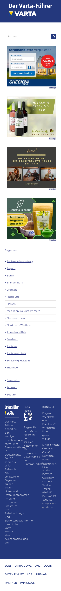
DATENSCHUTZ (14, 574)
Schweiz (12, 387)
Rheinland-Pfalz (16, 332)
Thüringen (13, 367)
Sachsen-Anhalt (16, 353)
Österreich (13, 380)
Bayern (11, 268)
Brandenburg (15, 282)
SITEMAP (41, 574)
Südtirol (11, 394)
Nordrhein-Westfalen (19, 325)
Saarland (12, 339)
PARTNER (11, 582)
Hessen (11, 303)
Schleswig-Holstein (18, 360)
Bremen (12, 289)
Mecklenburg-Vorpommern (23, 310)
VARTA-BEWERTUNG (28, 565)
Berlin (10, 275)
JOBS (8, 565)
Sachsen (12, 346)
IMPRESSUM (27, 582)
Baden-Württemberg (20, 261)
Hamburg (13, 296)
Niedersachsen (16, 318)
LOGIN (48, 565)
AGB (29, 574)
